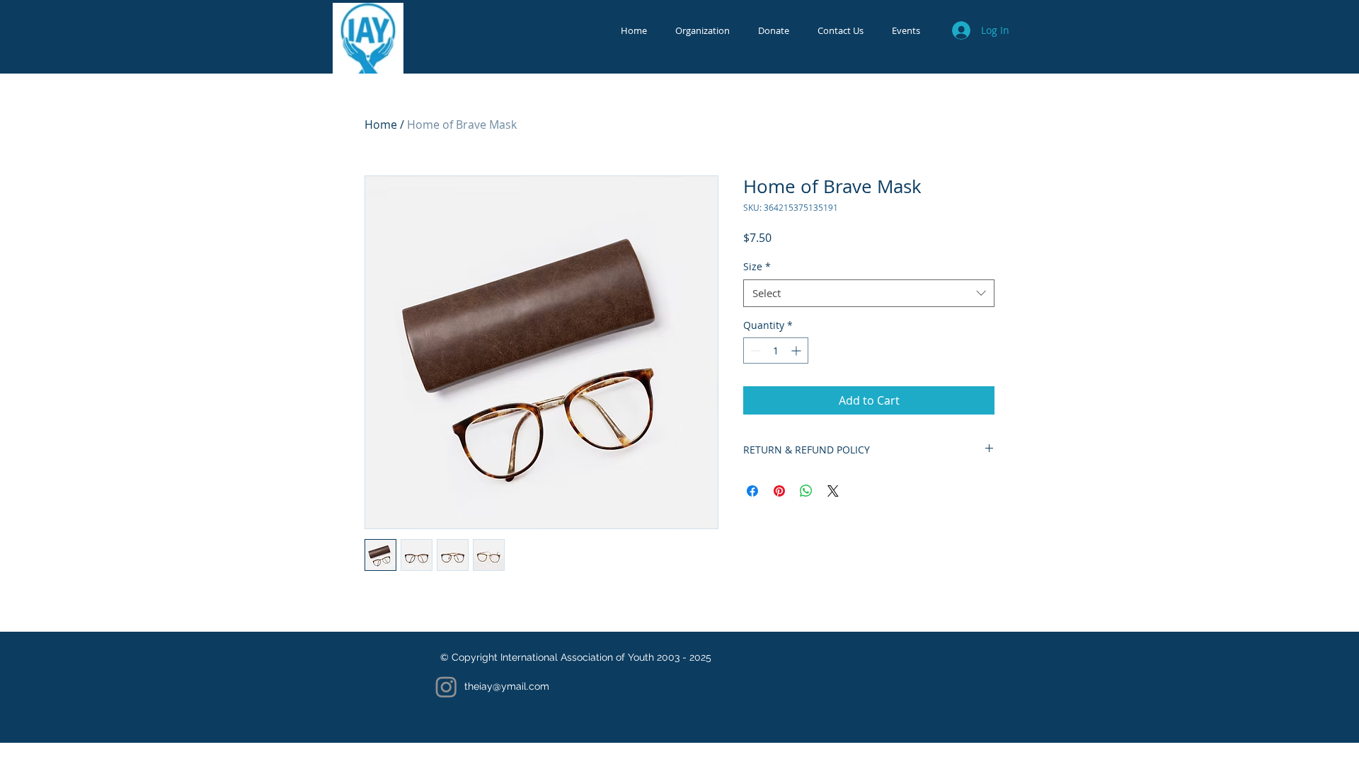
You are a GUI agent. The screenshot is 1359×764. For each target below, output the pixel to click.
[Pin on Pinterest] (779, 490)
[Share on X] (833, 490)
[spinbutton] (776, 350)
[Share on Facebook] (752, 490)
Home (381, 124)
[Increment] (797, 350)
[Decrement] (754, 350)
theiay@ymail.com (506, 686)
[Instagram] (446, 686)
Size (757, 266)
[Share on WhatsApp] (806, 490)
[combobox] (868, 293)
